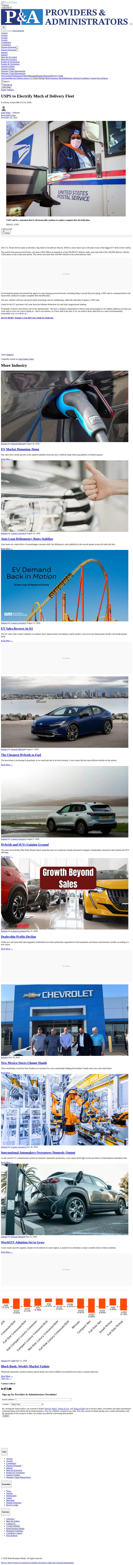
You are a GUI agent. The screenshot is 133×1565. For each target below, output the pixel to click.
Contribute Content (88, 78)
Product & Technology (10, 62)
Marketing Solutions (72, 78)
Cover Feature (11, 2)
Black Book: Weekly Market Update (25, 1366)
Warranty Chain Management (13, 71)
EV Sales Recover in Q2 (17, 628)
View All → (6, 1378)
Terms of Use (18, 1563)
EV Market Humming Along (20, 449)
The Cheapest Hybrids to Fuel (21, 755)
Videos (25, 76)
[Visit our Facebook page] (5, 1389)
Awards (4, 38)
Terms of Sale (29, 1563)
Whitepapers (17, 76)
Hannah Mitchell (18, 444)
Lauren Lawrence (18, 533)
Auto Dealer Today (26, 359)
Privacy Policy (7, 1563)
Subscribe (6, 87)
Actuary (4, 33)
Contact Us (27, 78)
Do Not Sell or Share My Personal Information (54, 1563)
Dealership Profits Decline (18, 936)
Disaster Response (8, 47)
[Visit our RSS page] (7, 1389)
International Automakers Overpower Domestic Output (38, 1152)
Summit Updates (8, 66)
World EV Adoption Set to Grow (22, 1242)
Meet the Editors (15, 78)
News (19, 2)
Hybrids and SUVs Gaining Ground (25, 844)
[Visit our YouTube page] (10, 1389)
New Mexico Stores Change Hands (24, 1063)
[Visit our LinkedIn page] (2, 1389)
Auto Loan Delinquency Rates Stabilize (27, 538)
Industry (4, 52)
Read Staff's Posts (8, 115)
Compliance (6, 42)
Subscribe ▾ (6, 8)
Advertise (5, 78)
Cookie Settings (39, 78)
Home (3, 90)
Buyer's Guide (57, 76)
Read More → (7, 459)
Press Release (102, 78)
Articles (25, 2)
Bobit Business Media (55, 78)
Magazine (32, 76)
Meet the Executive (9, 57)
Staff (13, 1361)
